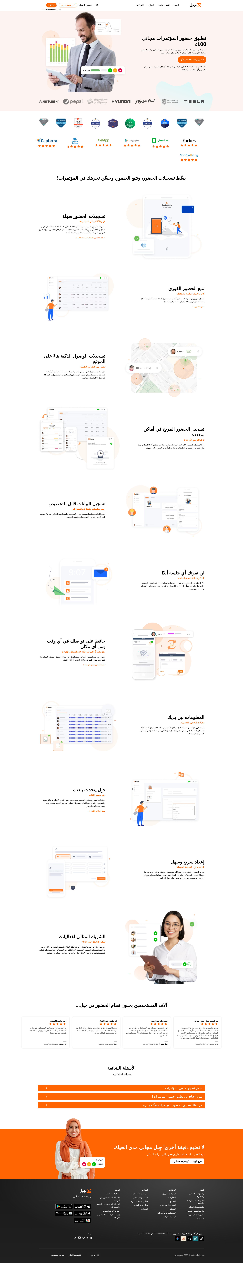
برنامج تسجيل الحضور (195, 1211)
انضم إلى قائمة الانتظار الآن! (192, 59)
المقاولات (172, 1197)
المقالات (144, 1209)
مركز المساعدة (113, 1193)
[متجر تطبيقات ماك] (82, 1213)
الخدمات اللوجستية (168, 1205)
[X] (75, 1238)
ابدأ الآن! (51, 5)
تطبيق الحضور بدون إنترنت (95, 665)
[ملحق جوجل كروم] (82, 1220)
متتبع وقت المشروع (196, 1214)
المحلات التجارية (169, 1216)
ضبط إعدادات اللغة (98, 811)
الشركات (140, 5)
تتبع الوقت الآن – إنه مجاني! (187, 1161)
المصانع (173, 1201)
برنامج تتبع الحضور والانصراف (196, 1195)
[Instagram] (84, 1238)
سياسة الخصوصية (57, 1255)
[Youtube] (79, 1237)
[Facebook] (87, 1237)
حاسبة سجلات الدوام (139, 1193)
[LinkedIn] (91, 1237)
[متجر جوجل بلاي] (64, 1206)
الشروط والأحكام (75, 1255)
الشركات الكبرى (169, 1193)
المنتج (176, 5)
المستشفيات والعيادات (166, 1213)
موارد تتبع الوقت (141, 1205)
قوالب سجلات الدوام (139, 1201)
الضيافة (173, 1209)
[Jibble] (192, 5)
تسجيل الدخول (85, 5)
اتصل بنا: (51, 10)
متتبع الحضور (199, 306)
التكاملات (200, 1218)
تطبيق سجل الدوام (196, 1207)
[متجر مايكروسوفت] (64, 1213)
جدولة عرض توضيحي (111, 1211)
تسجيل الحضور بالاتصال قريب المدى (92, 237)
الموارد (151, 5)
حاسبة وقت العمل (140, 1197)
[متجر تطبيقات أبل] (82, 1206)
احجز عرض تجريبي (68, 5)
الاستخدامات (164, 5)
